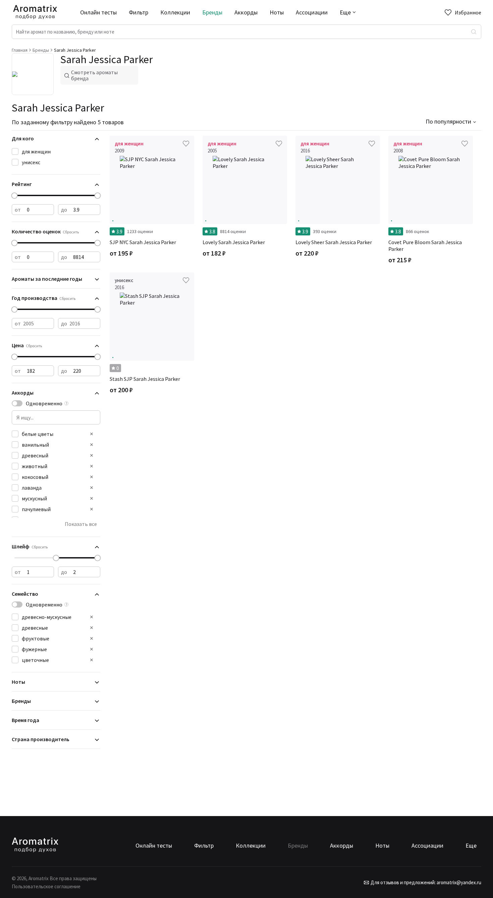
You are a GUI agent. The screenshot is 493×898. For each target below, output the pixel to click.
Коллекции (175, 12)
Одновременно (44, 403)
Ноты (277, 12)
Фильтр (138, 12)
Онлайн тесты (98, 12)
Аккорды (246, 12)
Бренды (212, 12)
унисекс (31, 162)
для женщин (36, 151)
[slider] (14, 195)
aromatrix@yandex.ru (458, 882)
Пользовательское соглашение (46, 886)
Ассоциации (312, 12)
